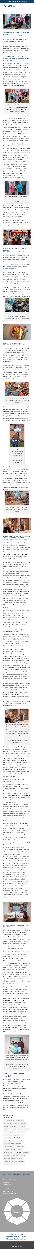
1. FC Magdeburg (8, 1120)
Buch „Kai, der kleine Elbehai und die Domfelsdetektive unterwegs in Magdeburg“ (15, 944)
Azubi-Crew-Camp (24, 854)
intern (18, 1132)
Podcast (20, 1149)
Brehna (11, 1126)
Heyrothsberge (17, 407)
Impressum (12, 1234)
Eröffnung (13, 1129)
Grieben (27, 1129)
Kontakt (20, 1234)
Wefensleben (21, 1161)
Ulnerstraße (6, 591)
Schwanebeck (26, 1152)
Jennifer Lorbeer (11, 36)
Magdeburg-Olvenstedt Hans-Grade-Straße (13, 1140)
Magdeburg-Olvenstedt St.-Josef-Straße (12, 1143)
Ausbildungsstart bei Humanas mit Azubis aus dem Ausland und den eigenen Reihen (16, 537)
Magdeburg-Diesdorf (18, 1135)
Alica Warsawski (11, 251)
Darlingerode (22, 1126)
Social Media (7, 1158)
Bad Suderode (16, 1123)
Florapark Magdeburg (9, 268)
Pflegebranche (13, 1149)
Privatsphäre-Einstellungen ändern (16, 1239)
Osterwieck (6, 1149)
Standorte (13, 1158)
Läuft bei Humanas (8, 1135)
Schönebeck (6, 1155)
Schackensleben (17, 1152)
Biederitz (6, 1126)
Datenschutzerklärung (12, 1236)
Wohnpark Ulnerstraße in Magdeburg (16, 365)
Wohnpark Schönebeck (15, 469)
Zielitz (12, 1164)
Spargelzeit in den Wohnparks (12, 343)
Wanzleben (14, 1161)
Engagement (7, 1129)
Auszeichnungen (7, 1123)
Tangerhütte (19, 1158)
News (23, 1146)
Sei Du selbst (22, 1155)
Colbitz (15, 1126)
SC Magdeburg (14, 1155)
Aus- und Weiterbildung (18, 1120)
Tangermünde (7, 1161)
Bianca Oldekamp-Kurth (13, 539)
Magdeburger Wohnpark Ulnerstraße (13, 59)
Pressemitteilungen (8, 1152)
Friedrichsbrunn (20, 1129)
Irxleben (23, 1132)
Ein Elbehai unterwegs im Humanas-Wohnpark (16, 925)
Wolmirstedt (6, 1164)
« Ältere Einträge (8, 1115)
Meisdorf (18, 1146)
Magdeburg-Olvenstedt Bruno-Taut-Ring (12, 1137)
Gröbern (6, 1132)
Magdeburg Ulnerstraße (9, 1146)
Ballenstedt (23, 1123)
